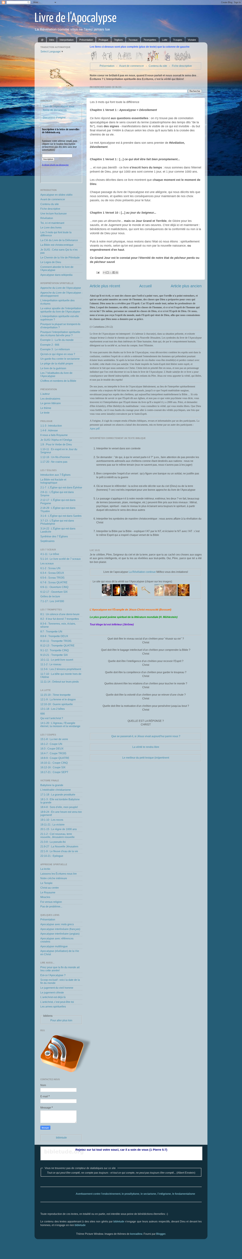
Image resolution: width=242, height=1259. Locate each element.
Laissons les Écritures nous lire (58, 873)
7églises (118, 39)
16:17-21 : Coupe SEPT (54, 772)
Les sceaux (47, 563)
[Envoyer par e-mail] (104, 272)
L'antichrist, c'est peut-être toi (57, 1001)
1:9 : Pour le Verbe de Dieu (56, 444)
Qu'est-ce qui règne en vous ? (57, 354)
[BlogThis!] (107, 272)
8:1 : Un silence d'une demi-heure (60, 614)
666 (42, 713)
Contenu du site (158, 65)
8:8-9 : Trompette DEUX (54, 636)
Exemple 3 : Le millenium (55, 349)
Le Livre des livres (51, 227)
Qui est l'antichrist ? (51, 718)
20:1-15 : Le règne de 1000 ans (58, 829)
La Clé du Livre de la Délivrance (59, 240)
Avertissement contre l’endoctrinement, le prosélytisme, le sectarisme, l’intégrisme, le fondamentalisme (109, 1193)
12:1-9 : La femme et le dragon (58, 699)
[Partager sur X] (110, 272)
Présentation (86, 39)
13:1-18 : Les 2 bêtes (52, 708)
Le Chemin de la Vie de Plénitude (60, 257)
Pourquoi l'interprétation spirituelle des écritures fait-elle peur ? (60, 333)
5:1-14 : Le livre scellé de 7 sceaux (60, 558)
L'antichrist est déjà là (53, 997)
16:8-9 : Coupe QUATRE (54, 757)
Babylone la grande (51, 785)
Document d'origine (54, 117)
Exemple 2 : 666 (49, 344)
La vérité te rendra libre (145, 746)
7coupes (177, 39)
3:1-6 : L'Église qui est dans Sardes (60, 515)
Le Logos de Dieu (50, 262)
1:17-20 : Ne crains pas (53, 461)
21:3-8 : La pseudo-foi (53, 841)
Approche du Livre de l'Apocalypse (60, 287)
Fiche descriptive (182, 65)
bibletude (61, 1137)
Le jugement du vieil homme (56, 987)
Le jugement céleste (52, 992)
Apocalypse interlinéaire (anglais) (60, 933)
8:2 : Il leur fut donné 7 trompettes (59, 618)
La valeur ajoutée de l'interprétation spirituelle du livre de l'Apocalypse (60, 310)
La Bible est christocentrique (56, 244)
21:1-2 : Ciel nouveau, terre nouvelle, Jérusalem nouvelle (57, 835)
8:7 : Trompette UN (51, 631)
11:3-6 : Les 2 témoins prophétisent (60, 669)
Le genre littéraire (50, 403)
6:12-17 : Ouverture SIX (54, 591)
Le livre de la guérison (53, 368)
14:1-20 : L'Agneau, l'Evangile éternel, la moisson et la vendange (60, 724)
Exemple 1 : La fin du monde (57, 339)
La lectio (45, 868)
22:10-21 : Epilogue (51, 855)
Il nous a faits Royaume (54, 435)
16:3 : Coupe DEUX (52, 748)
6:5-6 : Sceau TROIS (52, 577)
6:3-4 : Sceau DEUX (52, 572)
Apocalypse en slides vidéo (56, 194)
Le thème (45, 407)
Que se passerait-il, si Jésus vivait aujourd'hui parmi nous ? (145, 736)
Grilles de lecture (50, 596)
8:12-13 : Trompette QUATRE (57, 645)
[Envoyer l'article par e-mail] (97, 272)
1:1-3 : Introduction (51, 425)
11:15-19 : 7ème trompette (55, 694)
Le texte (45, 412)
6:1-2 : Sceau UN (50, 568)
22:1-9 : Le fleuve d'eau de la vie (59, 851)
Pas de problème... (51, 906)
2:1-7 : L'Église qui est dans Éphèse (61, 487)
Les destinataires (50, 398)
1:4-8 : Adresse (49, 430)
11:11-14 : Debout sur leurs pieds (59, 681)
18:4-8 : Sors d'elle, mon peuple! (59, 807)
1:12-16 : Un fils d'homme (55, 457)
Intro (51, 39)
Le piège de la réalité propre (56, 363)
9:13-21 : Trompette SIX (54, 654)
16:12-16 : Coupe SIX (53, 767)
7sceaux (133, 39)
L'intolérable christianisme (55, 789)
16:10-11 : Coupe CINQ (54, 762)
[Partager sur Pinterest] (117, 272)
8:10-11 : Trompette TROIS (55, 640)
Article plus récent (105, 286)
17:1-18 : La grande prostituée (57, 794)
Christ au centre (49, 887)
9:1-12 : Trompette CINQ (54, 650)
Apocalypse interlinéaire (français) (60, 929)
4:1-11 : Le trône (49, 554)
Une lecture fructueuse (53, 213)
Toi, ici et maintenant (52, 222)
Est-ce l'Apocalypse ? (53, 975)
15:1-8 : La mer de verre (54, 739)
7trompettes (149, 39)
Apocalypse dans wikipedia (56, 274)
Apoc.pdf (95, 428)
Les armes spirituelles (53, 1006)
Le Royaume (47, 892)
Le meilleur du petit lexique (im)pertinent (145, 757)
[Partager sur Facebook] (113, 272)
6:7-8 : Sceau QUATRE (53, 582)
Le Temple (46, 883)
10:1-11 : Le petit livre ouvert (56, 659)
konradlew (136, 1233)
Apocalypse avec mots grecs (57, 924)
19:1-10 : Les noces (51, 819)
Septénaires (47, 541)
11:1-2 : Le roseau (50, 664)
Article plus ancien (186, 286)
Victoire (192, 39)
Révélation (46, 218)
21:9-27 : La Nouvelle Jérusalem (59, 846)
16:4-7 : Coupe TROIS (53, 753)
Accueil (145, 286)
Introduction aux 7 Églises (55, 474)
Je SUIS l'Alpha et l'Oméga (56, 439)
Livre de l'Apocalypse (76, 18)
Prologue (103, 39)
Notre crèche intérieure (53, 878)
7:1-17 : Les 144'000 (52, 601)
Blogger (160, 1233)
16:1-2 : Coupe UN (51, 743)
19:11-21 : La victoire (52, 824)
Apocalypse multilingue (54, 946)
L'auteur (45, 393)
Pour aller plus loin (61, 1020)
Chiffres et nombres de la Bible (58, 380)
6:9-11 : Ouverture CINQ (54, 586)
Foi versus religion (51, 901)
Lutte (164, 39)
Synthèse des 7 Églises (54, 536)
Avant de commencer (131, 65)
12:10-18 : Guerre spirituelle (56, 704)
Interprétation (67, 39)
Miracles (45, 897)
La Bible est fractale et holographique (53, 481)
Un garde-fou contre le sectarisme (60, 358)
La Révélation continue (142, 571)
